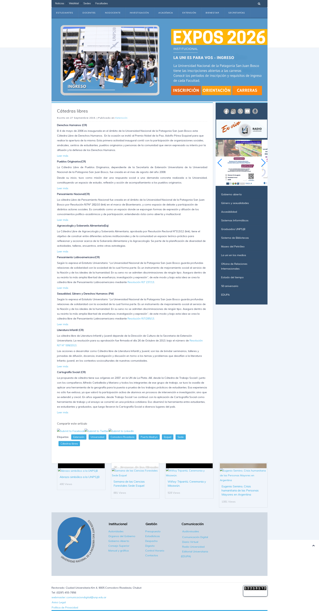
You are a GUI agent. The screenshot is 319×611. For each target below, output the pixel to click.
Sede (181, 436)
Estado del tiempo (232, 277)
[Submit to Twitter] (97, 430)
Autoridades (116, 531)
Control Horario (154, 550)
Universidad (97, 436)
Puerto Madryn (149, 436)
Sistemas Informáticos (234, 220)
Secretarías (236, 12)
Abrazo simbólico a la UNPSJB (80, 477)
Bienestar (212, 12)
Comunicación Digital (195, 537)
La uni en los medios (233, 255)
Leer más (62, 155)
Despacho (151, 541)
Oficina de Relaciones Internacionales (234, 266)
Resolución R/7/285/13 (140, 318)
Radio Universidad (193, 546)
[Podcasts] (255, 111)
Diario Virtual (190, 542)
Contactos (151, 555)
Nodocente (112, 12)
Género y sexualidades (235, 203)
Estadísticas (152, 536)
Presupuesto (153, 531)
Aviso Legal (59, 602)
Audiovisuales (190, 531)
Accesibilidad (229, 211)
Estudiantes (64, 12)
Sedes (87, 3)
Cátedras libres (69, 443)
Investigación (139, 12)
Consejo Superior (118, 545)
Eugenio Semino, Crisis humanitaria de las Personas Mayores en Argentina (240, 490)
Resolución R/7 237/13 (141, 282)
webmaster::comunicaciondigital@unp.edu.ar (79, 597)
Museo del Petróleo (233, 246)
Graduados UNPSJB (233, 229)
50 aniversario (229, 286)
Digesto (150, 545)
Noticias (59, 3)
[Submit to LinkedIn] (121, 430)
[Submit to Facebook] (71, 430)
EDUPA (225, 294)
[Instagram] (233, 111)
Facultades (101, 3)
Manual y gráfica (118, 550)
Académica (165, 12)
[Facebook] (226, 111)
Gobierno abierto (231, 194)
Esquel (167, 436)
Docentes (89, 12)
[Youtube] (247, 111)
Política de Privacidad (65, 607)
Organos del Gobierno (121, 536)
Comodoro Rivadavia (122, 436)
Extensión (189, 12)
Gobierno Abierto (118, 541)
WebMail (74, 3)
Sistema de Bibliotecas (235, 237)
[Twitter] (240, 111)
